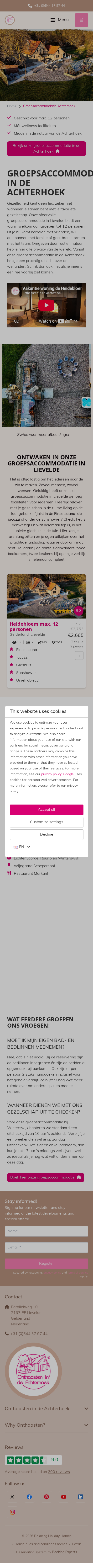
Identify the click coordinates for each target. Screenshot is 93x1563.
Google (68, 774)
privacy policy (51, 774)
